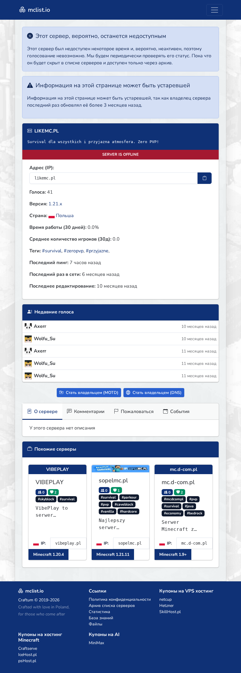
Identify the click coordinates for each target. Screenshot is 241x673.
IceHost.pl (27, 654)
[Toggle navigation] (214, 10)
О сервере (45, 411)
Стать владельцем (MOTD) (91, 392)
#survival (51, 251)
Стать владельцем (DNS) (156, 392)
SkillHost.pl (170, 612)
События (179, 411)
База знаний (101, 618)
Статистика (99, 612)
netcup (165, 599)
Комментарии (88, 411)
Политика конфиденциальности (120, 599)
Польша (64, 215)
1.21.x (55, 204)
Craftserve (27, 648)
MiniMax (96, 643)
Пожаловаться (137, 411)
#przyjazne (97, 251)
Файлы (95, 624)
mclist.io (38, 10)
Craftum (25, 600)
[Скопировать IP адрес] (205, 178)
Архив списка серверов (112, 605)
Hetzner (166, 605)
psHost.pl (27, 661)
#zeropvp (73, 251)
